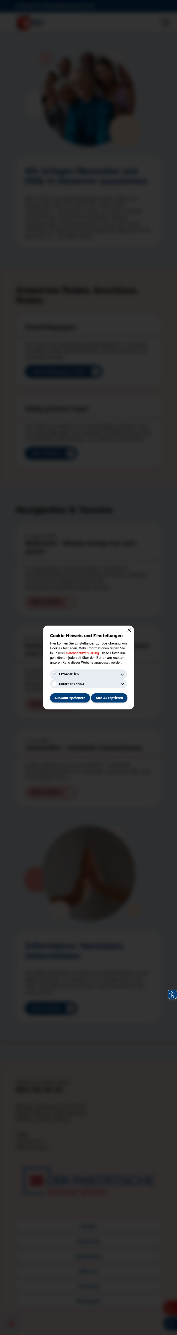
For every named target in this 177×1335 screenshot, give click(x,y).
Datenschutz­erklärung (82, 653)
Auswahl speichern (70, 698)
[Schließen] (129, 630)
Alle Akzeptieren (109, 698)
